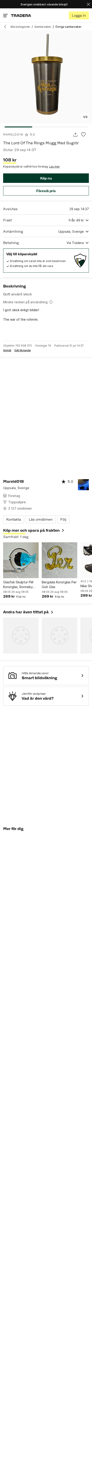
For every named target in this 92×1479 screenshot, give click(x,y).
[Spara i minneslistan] (83, 135)
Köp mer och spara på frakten (31, 530)
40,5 (83, 581)
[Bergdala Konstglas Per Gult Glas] (59, 560)
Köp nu (46, 178)
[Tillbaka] (6, 26)
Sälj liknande (22, 350)
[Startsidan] (21, 15)
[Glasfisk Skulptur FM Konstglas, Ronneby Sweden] (21, 560)
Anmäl (7, 350)
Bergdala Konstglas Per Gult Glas (59, 584)
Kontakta (13, 519)
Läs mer (54, 166)
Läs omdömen (40, 519)
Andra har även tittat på (28, 612)
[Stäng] (88, 4)
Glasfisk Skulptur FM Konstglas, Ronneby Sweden (18, 584)
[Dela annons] (75, 135)
